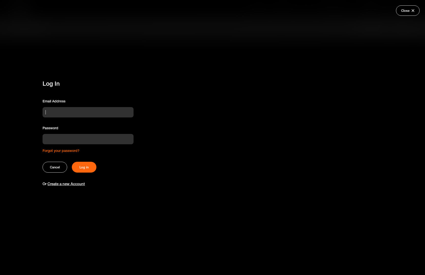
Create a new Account (66, 183)
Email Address (54, 101)
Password (50, 128)
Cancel (55, 167)
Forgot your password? (61, 150)
